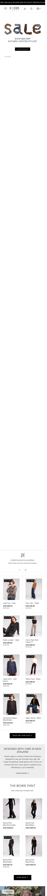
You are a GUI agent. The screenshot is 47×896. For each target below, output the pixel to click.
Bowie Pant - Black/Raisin (8, 861)
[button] (5, 8)
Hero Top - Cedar (32, 603)
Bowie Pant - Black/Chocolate (9, 824)
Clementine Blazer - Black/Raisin (10, 719)
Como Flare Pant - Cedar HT (32, 641)
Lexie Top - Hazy (9, 603)
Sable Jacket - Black (33, 718)
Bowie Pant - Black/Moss (30, 861)
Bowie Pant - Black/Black (30, 824)
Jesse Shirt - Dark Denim (10, 680)
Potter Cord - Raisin (33, 679)
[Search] (31, 8)
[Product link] (11, 589)
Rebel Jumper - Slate (11, 640)
